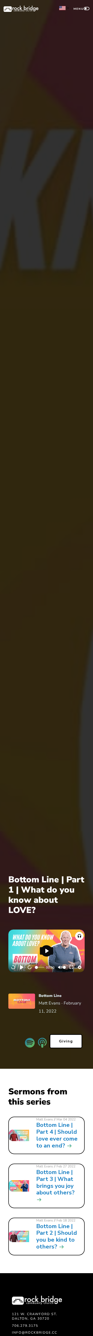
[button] (79, 936)
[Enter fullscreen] (71, 967)
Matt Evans (44, 1119)
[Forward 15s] (30, 967)
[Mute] (60, 967)
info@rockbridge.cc (34, 1332)
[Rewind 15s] (13, 967)
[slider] (39, 967)
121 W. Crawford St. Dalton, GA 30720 (34, 1316)
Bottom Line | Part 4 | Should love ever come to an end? (57, 1135)
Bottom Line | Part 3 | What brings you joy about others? (55, 1182)
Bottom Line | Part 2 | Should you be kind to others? (56, 1236)
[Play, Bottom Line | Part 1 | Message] (22, 967)
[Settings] (79, 967)
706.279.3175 (25, 1325)
